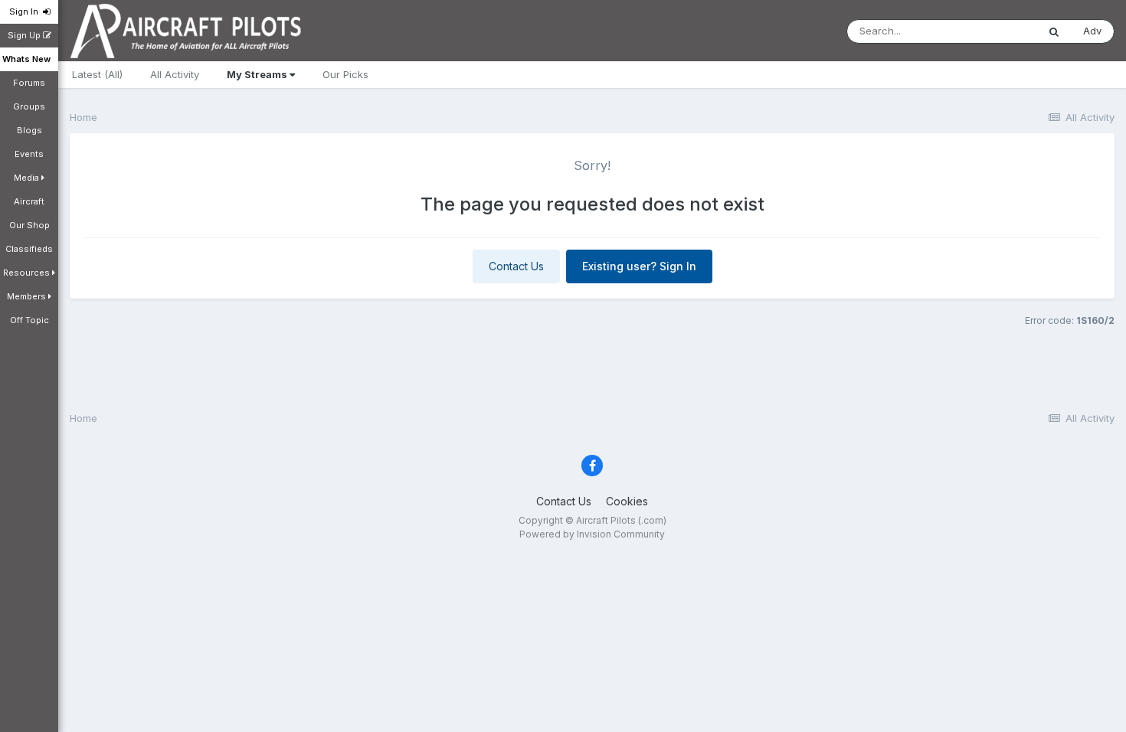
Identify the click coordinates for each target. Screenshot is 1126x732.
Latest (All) (97, 74)
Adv (1092, 31)
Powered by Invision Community (592, 534)
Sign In (26, 11)
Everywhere (989, 31)
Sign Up (25, 35)
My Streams (258, 74)
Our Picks (345, 74)
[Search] (1054, 31)
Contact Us (516, 266)
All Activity (174, 74)
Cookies (627, 501)
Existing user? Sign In (639, 266)
